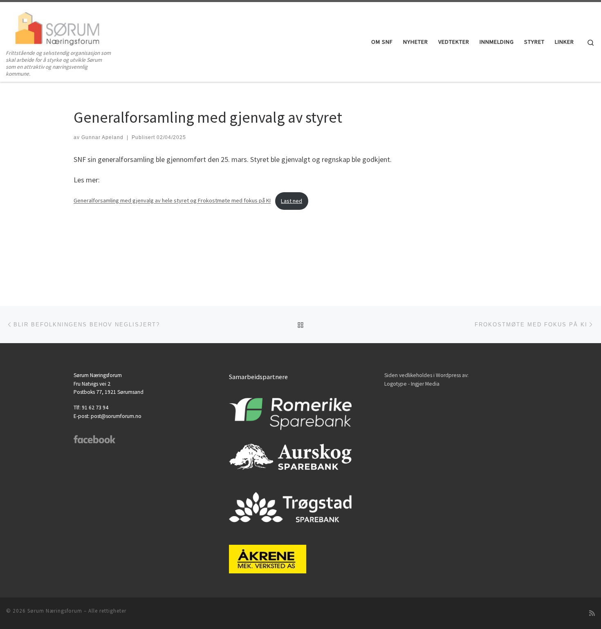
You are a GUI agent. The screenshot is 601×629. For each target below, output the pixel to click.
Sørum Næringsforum (54, 610)
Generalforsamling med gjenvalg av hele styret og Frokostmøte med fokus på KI (172, 200)
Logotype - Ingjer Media (412, 383)
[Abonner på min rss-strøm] (592, 613)
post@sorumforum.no (116, 416)
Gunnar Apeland (102, 137)
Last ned (291, 200)
